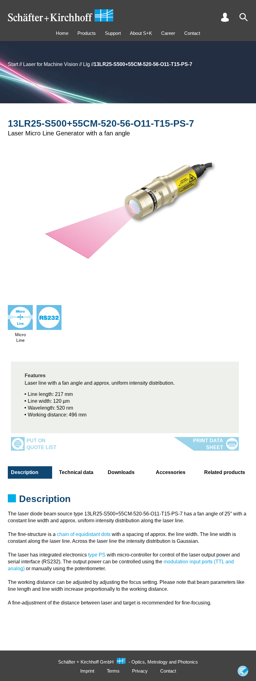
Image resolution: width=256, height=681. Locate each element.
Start (13, 64)
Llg (86, 64)
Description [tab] (24, 472)
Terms (113, 671)
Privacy (140, 671)
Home (62, 33)
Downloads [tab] (121, 472)
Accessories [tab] (170, 472)
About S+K (141, 33)
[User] (224, 17)
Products (86, 33)
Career (168, 33)
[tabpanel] (128, 501)
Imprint (87, 671)
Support (113, 33)
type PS (97, 554)
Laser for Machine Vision (50, 64)
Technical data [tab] (76, 472)
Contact (192, 33)
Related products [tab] (224, 472)
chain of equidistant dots (84, 534)
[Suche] (243, 17)
